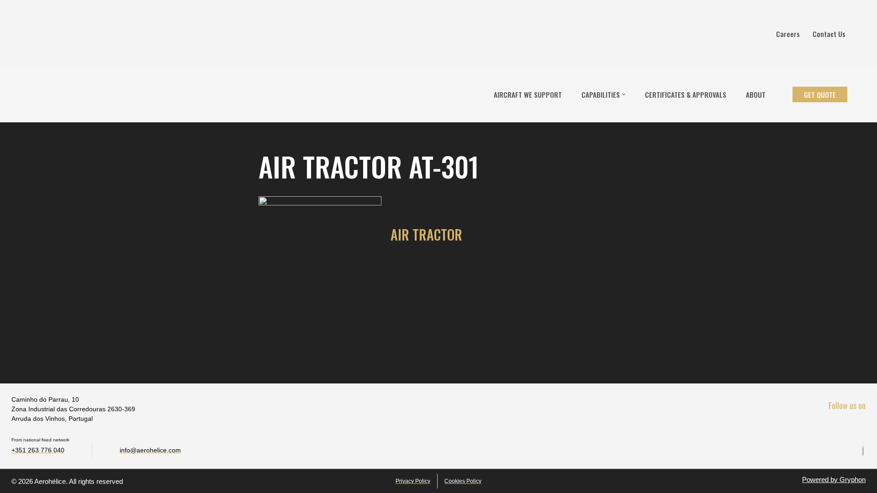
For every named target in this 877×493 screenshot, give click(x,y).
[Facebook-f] (819, 426)
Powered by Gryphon (834, 479)
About (756, 94)
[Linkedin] (838, 426)
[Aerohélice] (35, 94)
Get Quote (820, 94)
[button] (624, 94)
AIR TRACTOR (426, 234)
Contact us (829, 34)
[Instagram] (858, 426)
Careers (788, 34)
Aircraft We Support (528, 94)
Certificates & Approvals (685, 94)
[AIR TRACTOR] (320, 237)
